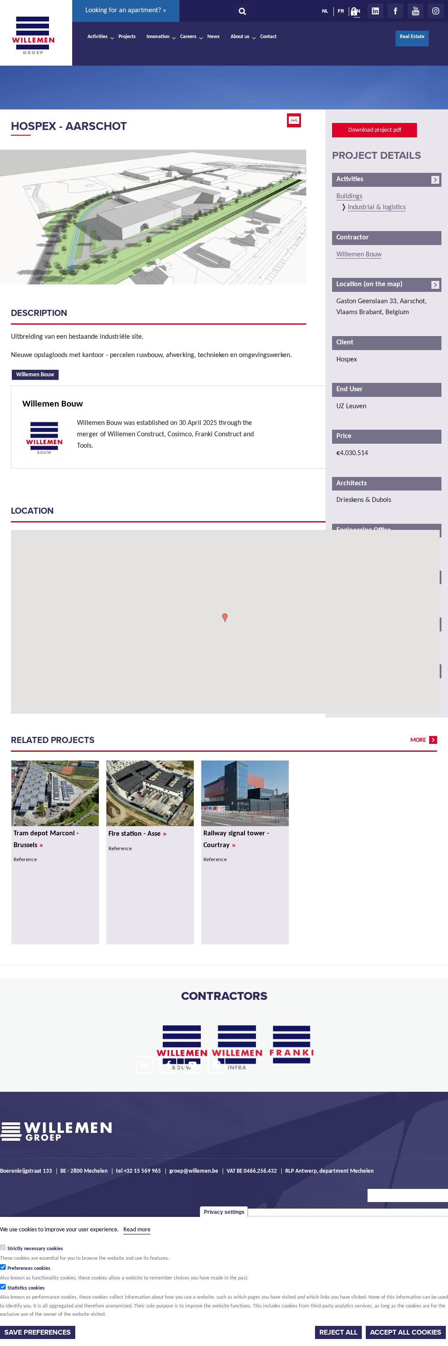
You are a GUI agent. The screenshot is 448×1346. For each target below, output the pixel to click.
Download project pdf (374, 130)
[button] (225, 618)
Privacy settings (224, 1212)
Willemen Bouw (37, 374)
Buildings (349, 196)
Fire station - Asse (137, 834)
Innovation (158, 36)
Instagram (436, 11)
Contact (268, 36)
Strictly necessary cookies (35, 1248)
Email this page (295, 120)
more (418, 740)
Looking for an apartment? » (125, 10)
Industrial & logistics (377, 207)
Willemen (33, 35)
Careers (188, 36)
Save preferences (37, 1332)
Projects (127, 36)
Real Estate (412, 36)
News (213, 36)
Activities (98, 36)
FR (341, 11)
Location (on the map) (369, 284)
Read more (136, 1230)
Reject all (338, 1332)
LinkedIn (375, 11)
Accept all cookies (405, 1332)
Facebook (395, 11)
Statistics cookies (26, 1288)
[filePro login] (356, 13)
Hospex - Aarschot (69, 126)
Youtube (416, 11)
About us (240, 36)
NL (325, 11)
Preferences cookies (28, 1268)
